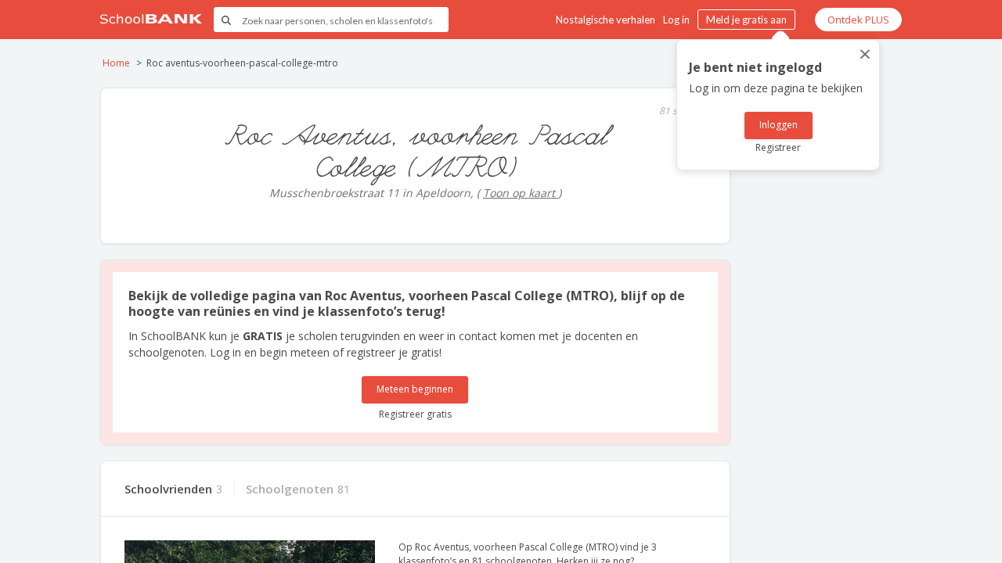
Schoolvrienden (168, 489)
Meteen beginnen (415, 389)
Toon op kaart (520, 192)
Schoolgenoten (289, 489)
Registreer (778, 147)
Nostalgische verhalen (605, 19)
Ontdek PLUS (858, 20)
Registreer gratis (415, 414)
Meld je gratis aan (746, 19)
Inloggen (778, 124)
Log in (676, 19)
